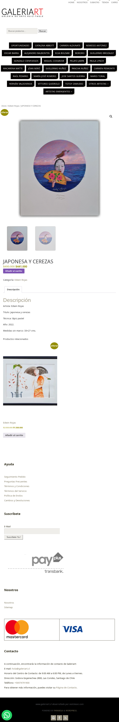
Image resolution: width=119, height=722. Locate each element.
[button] (111, 116)
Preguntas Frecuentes (15, 481)
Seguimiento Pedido (15, 476)
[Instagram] (53, 717)
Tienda (105, 2)
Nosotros (82, 2)
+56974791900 (22, 682)
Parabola (58, 710)
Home (71, 2)
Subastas (94, 2)
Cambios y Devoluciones (17, 500)
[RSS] (65, 717)
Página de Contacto (66, 687)
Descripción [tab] (13, 289)
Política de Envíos (13, 495)
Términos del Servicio (15, 490)
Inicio (4, 105)
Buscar (42, 31)
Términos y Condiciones (16, 486)
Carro (114, 2)
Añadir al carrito (13, 271)
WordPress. (71, 710)
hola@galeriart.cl (21, 668)
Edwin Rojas (13, 105)
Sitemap (8, 607)
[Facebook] (59, 717)
